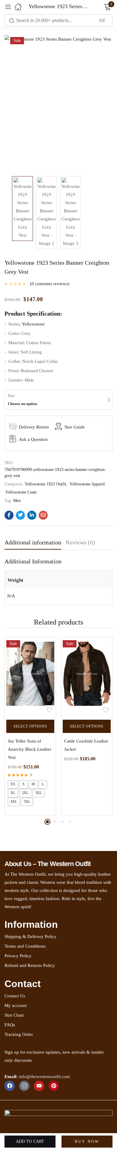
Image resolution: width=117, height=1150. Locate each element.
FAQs (9, 1024)
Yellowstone (33, 324)
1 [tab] (47, 821)
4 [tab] (69, 821)
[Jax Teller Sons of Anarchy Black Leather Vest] (30, 677)
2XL (25, 793)
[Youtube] (39, 1086)
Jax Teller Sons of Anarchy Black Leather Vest (29, 749)
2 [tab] (54, 821)
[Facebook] (9, 1086)
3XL (38, 793)
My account (15, 1005)
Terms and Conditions (25, 946)
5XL (27, 801)
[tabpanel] (30, 726)
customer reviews (50, 283)
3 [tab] (62, 821)
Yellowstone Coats (21, 492)
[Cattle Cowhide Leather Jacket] (87, 677)
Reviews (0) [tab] (80, 542)
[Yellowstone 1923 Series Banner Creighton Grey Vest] (9, 515)
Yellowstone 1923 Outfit (45, 484)
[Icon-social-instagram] (24, 1086)
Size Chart (14, 1015)
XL (12, 793)
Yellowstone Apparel (87, 484)
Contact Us (14, 995)
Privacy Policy (18, 955)
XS (12, 784)
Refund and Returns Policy (29, 965)
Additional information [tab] (32, 542)
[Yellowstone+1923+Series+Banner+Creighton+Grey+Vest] (20, 515)
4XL (13, 801)
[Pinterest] (54, 1086)
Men (17, 500)
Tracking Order (18, 1034)
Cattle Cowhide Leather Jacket (86, 745)
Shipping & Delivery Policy (30, 936)
